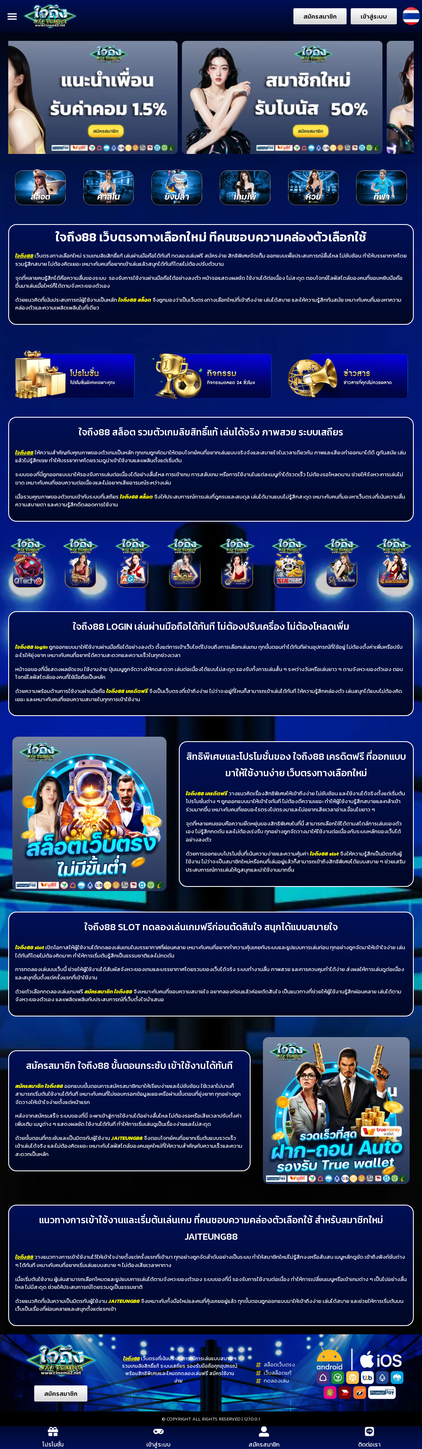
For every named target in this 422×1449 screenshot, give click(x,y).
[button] (12, 16)
